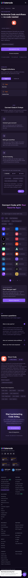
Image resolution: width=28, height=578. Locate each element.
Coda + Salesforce (13, 399)
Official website (13, 359)
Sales (2, 508)
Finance (3, 510)
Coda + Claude (21, 390)
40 (17, 280)
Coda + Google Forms (14, 393)
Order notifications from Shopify (11, 181)
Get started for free (14, 49)
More (10, 224)
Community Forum (5, 535)
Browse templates (14, 53)
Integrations (8, 8)
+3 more (20, 181)
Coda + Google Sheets (6, 396)
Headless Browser (19, 487)
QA (1, 518)
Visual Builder (18, 479)
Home (2, 8)
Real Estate (3, 500)
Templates (17, 491)
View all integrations (14, 432)
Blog (2, 529)
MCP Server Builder (5, 483)
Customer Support (5, 506)
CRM (6, 218)
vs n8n (16, 541)
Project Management (16, 221)
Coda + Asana (4, 390)
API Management (5, 487)
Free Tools (3, 531)
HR (1, 504)
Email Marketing (13, 218)
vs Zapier (17, 537)
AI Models (4, 224)
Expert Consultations (6, 564)
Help (21, 359)
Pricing (2, 543)
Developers (3, 514)
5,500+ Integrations (19, 489)
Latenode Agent (6, 479)
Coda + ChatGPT (13, 390)
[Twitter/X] (2, 454)
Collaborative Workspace (7, 44)
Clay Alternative (18, 543)
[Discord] (11, 454)
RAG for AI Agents (5, 485)
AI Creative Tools (6, 221)
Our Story (3, 541)
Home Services (4, 498)
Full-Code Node (18, 485)
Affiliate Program (19, 527)
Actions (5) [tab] (16, 78)
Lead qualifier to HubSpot (18, 178)
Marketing (3, 496)
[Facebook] (14, 454)
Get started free (15, 428)
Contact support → (17, 317)
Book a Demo (4, 558)
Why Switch (18, 535)
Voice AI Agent (18, 553)
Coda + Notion (4, 399)
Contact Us (3, 553)
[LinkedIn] (5, 454)
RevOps (3, 516)
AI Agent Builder (5, 481)
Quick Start (3, 525)
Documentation (4, 527)
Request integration (14, 300)
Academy (3, 533)
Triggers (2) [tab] (7, 78)
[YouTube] (8, 454)
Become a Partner (19, 525)
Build (20, 191)
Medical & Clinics (5, 502)
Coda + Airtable (5, 393)
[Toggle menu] (25, 2)
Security (3, 547)
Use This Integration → (14, 85)
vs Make (17, 539)
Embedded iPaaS (5, 490)
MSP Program (18, 529)
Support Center (4, 560)
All (2, 218)
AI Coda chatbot (8, 178)
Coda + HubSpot (16, 396)
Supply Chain (4, 512)
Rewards (3, 545)
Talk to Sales (4, 555)
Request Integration (5, 562)
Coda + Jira (23, 396)
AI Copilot (18, 493)
